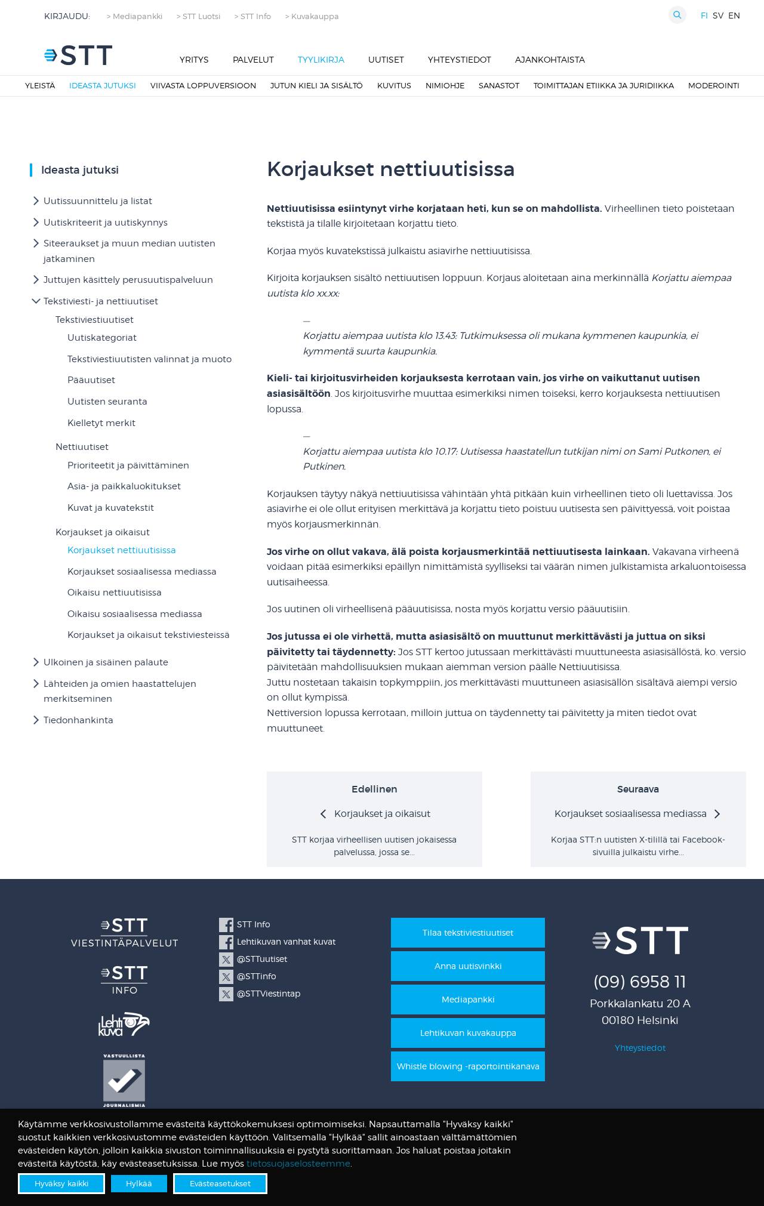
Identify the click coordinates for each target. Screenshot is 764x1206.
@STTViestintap (268, 993)
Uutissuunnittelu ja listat (98, 201)
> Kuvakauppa (312, 16)
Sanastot (499, 85)
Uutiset (386, 59)
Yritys (194, 59)
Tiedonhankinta (78, 720)
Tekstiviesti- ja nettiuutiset (101, 301)
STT (78, 55)
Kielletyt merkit (101, 423)
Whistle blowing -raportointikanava (468, 1066)
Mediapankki (468, 999)
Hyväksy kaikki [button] (61, 1183)
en (734, 15)
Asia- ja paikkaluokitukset (124, 486)
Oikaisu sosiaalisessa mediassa (134, 614)
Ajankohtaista (550, 59)
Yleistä (40, 85)
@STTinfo (256, 976)
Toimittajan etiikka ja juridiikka (604, 85)
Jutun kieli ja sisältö (316, 85)
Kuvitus (394, 85)
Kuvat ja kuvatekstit (110, 507)
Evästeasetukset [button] (220, 1183)
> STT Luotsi (198, 16)
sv (718, 15)
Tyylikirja (321, 59)
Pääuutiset (91, 380)
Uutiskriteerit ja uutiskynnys (106, 222)
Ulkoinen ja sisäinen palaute (106, 662)
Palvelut (253, 59)
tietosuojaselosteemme (298, 1163)
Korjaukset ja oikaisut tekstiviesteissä (148, 635)
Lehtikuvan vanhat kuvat (286, 941)
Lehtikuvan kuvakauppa (468, 1033)
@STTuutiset (262, 959)
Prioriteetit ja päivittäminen (128, 465)
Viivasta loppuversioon (203, 85)
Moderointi (714, 85)
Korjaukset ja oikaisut (103, 532)
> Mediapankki (134, 16)
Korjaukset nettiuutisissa (121, 550)
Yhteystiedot (459, 59)
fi (704, 15)
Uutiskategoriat (102, 337)
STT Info (253, 924)
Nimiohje (445, 85)
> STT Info (253, 16)
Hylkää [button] (139, 1183)
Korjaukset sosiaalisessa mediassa (142, 571)
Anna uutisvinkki (468, 966)
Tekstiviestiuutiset (95, 319)
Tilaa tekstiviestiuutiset (468, 932)
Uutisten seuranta (107, 401)
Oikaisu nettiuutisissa (114, 592)
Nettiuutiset (82, 447)
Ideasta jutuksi (102, 85)
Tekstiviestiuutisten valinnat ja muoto (149, 359)
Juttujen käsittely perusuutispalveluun (128, 279)
